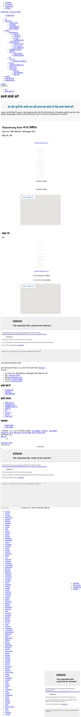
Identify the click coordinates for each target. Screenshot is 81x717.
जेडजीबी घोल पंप (19, 40)
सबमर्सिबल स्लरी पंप (15, 50)
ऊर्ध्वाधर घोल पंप (14, 42)
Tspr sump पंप (18, 46)
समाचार (7, 76)
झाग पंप (11, 63)
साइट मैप (44, 431)
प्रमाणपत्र (12, 25)
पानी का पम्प (13, 67)
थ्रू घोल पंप (17, 36)
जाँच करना (42, 368)
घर (6, 19)
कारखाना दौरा (13, 23)
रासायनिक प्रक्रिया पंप (16, 65)
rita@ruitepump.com (15, 377)
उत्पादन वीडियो (13, 29)
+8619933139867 (14, 375)
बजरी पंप (12, 52)
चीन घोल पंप (18, 433)
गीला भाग (16, 71)
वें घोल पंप (16, 34)
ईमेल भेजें (3, 437)
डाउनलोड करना (10, 80)
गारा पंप (34, 433)
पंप (10, 57)
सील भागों (16, 75)
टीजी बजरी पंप (18, 53)
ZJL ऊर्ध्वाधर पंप (19, 48)
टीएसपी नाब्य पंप (18, 44)
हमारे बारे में (8, 21)
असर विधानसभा (18, 73)
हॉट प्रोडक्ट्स (36, 431)
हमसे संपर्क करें (9, 78)
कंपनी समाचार (9, 425)
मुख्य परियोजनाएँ (14, 27)
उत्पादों (7, 31)
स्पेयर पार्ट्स (12, 69)
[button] (40, 151)
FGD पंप (12, 59)
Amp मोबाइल (53, 431)
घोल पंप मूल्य (41, 433)
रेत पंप (11, 433)
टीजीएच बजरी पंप (19, 55)
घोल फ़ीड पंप (5, 433)
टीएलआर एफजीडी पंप (20, 61)
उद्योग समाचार (9, 427)
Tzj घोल (16, 38)
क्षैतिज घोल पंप (13, 32)
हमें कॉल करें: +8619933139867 (11, 12)
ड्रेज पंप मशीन (26, 433)
